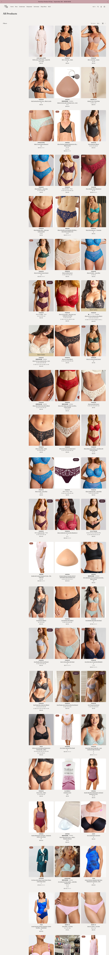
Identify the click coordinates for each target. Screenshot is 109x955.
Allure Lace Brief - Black (41, 448)
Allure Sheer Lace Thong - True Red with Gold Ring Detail (93, 449)
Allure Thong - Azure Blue (41, 491)
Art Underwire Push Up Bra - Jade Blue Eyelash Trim (67, 882)
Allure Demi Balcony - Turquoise (93, 230)
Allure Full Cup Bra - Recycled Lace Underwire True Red (67, 315)
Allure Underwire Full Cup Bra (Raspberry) (67, 532)
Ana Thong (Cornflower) (93, 705)
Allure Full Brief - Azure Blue (93, 273)
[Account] (101, 6)
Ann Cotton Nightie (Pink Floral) (67, 748)
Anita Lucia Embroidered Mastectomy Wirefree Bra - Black (41, 748)
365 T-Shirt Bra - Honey (93, 59)
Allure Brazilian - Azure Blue (41, 189)
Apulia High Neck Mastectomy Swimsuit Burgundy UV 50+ (93, 793)
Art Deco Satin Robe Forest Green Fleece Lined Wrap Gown (41, 880)
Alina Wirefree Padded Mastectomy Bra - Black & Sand (67, 145)
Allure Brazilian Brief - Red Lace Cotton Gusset (41, 230)
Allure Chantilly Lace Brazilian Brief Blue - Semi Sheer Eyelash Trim (67, 230)
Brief (42, 314)
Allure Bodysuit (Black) (93, 144)
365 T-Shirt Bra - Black (67, 59)
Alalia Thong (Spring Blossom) (41, 144)
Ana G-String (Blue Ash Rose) (67, 662)
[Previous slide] (1, 1)
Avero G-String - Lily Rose (93, 926)
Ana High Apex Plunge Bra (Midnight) (93, 662)
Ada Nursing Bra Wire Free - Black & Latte (41, 101)
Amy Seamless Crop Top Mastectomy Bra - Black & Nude (93, 578)
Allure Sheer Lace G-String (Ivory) (67, 448)
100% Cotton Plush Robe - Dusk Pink (41, 59)
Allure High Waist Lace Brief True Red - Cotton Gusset (67, 406)
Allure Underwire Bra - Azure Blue (94, 491)
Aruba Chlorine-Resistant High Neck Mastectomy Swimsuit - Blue (93, 880)
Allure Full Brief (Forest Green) (41, 273)
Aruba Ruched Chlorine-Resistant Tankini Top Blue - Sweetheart (41, 927)
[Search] (98, 6)
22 (65, 665)
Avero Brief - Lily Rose (67, 926)
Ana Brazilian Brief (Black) (67, 620)
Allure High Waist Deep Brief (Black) (41, 405)
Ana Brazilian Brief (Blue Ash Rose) (93, 620)
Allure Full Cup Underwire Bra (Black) (93, 316)
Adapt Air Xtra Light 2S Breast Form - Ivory (67, 103)
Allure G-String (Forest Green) (93, 359)
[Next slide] (107, 1)
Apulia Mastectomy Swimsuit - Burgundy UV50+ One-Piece (41, 836)
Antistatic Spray (67, 792)
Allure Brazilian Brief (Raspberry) (93, 189)
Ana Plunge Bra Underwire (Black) (41, 705)
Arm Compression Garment (93, 835)
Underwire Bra (41, 532)
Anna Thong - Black (41, 792)
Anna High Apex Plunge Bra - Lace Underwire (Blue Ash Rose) (93, 748)
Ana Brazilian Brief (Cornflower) (41, 662)
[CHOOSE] (51, 54)
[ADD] (77, 54)
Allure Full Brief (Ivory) (67, 273)
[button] (98, 23)
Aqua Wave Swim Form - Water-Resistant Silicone (67, 838)
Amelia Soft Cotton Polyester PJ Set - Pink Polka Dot (41, 576)
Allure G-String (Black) (67, 359)
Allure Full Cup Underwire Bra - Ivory (41, 361)
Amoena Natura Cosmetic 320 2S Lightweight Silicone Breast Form (67, 576)
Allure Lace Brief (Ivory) (93, 404)
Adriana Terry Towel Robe (93, 101)
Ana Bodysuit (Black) (41, 620)
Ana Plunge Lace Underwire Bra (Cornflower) (67, 705)
